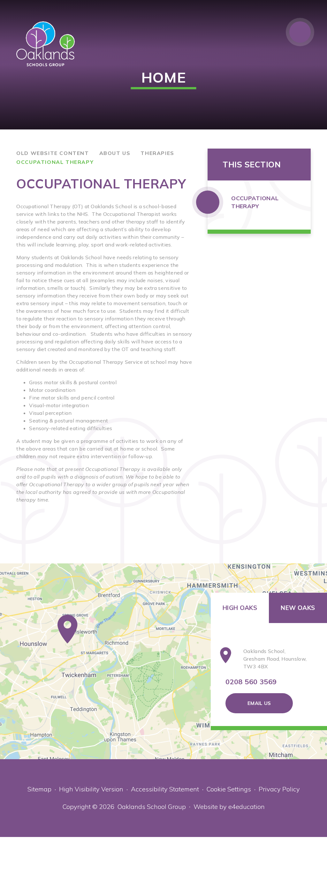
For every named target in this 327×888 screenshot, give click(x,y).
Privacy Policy (279, 789)
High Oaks (240, 608)
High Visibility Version (91, 789)
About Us (115, 153)
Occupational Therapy (55, 162)
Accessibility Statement (165, 789)
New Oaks (298, 608)
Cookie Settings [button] (229, 789)
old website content (52, 153)
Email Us (259, 703)
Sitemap (39, 789)
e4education (246, 807)
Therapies (157, 153)
